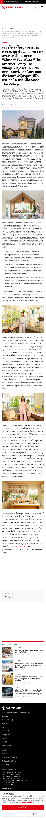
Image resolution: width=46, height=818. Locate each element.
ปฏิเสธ (34, 814)
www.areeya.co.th (18, 546)
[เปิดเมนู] (41, 7)
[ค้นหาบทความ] (35, 7)
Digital (4, 727)
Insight (4, 742)
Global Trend (6, 745)
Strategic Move (7, 738)
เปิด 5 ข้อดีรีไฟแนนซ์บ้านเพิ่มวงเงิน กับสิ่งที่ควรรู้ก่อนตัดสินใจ (29, 651)
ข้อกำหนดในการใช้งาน (9, 761)
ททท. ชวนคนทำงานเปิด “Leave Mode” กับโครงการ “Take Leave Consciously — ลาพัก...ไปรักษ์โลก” (29, 665)
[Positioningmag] (12, 7)
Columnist (5, 731)
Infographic (6, 734)
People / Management (9, 720)
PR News (11, 29)
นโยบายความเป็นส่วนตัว (9, 757)
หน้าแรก (4, 29)
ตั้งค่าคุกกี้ (13, 814)
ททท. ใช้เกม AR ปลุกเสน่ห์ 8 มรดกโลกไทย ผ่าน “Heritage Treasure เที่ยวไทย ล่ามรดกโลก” (28, 678)
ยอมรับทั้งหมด (23, 807)
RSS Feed (5, 764)
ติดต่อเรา (5, 753)
